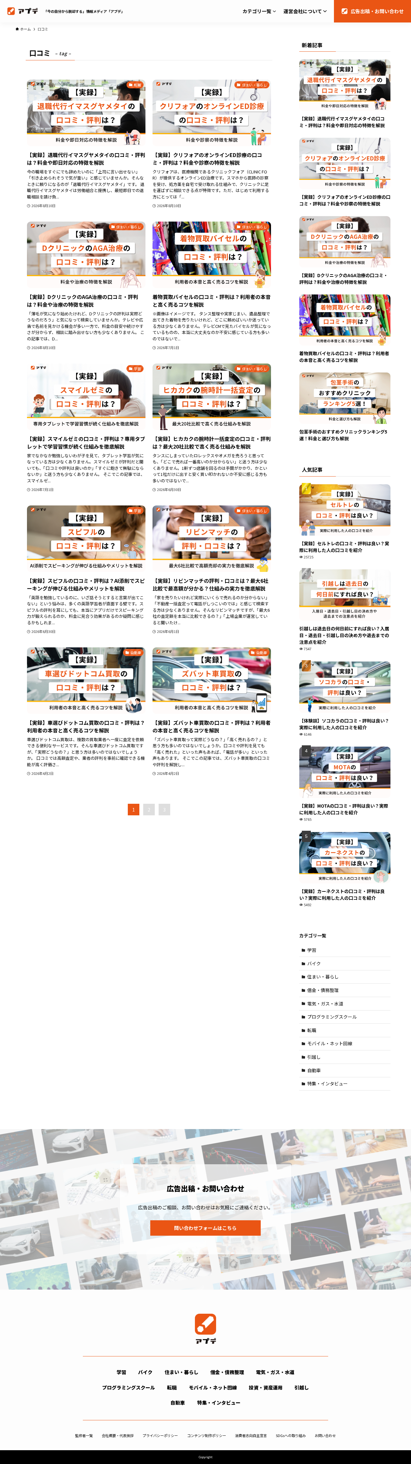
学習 (311, 950)
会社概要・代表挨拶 (118, 1435)
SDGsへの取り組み (291, 1435)
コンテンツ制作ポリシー (206, 1435)
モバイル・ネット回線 (329, 1043)
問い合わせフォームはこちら (205, 1227)
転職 (311, 1030)
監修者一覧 (84, 1435)
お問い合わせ (325, 1435)
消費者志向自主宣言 (251, 1435)
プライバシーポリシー (160, 1435)
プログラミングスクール (332, 1016)
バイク (314, 963)
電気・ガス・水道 (325, 1003)
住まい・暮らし (323, 976)
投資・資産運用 (266, 1387)
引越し (314, 1057)
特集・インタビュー (327, 1083)
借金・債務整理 (323, 990)
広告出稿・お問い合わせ (377, 11)
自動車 (314, 1070)
